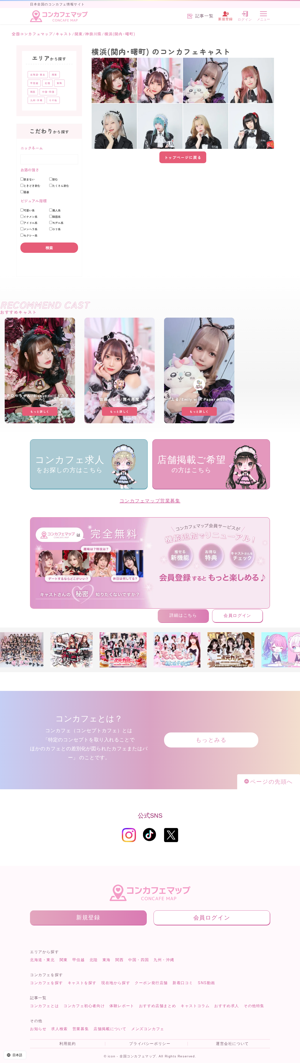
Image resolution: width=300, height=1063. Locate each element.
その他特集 (254, 1006)
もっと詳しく (39, 411)
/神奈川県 (92, 34)
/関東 (77, 34)
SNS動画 (206, 983)
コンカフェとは (44, 1006)
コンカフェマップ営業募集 (150, 500)
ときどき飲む (31, 186)
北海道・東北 (42, 960)
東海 (106, 960)
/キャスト (62, 34)
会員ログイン (237, 615)
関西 (119, 960)
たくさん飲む (60, 186)
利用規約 (67, 1044)
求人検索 (59, 1029)
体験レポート (121, 1006)
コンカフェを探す (46, 983)
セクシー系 (30, 235)
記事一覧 (204, 16)
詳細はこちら (183, 615)
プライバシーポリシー (149, 1044)
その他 (53, 100)
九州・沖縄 (164, 960)
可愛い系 (29, 210)
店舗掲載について (110, 1029)
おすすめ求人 (226, 1006)
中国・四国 (138, 960)
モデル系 (58, 223)
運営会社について (232, 1044)
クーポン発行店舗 (151, 983)
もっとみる (211, 740)
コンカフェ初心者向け (84, 1006)
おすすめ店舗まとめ (157, 1006)
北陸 (94, 960)
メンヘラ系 (30, 229)
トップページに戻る (182, 157)
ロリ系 (56, 229)
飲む (55, 179)
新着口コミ (182, 983)
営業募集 (80, 1029)
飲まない (29, 179)
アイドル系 (30, 223)
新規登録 (88, 917)
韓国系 (56, 217)
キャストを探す (82, 983)
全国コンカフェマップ (32, 34)
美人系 (56, 210)
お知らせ (38, 1029)
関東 (64, 960)
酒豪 (26, 192)
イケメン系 (30, 217)
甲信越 (78, 960)
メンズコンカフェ (147, 1029)
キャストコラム (195, 1006)
